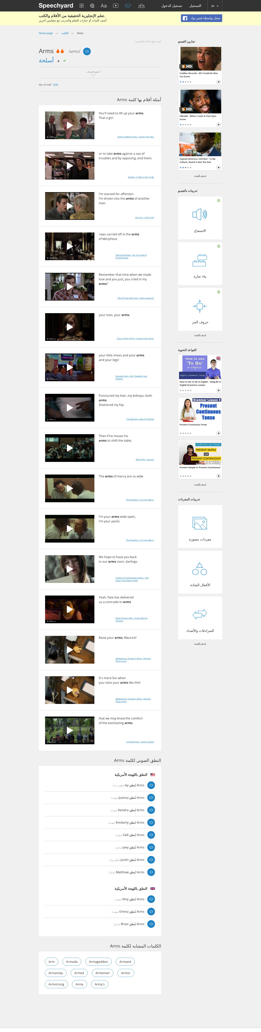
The (101, 476)
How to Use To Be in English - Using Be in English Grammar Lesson (200, 383)
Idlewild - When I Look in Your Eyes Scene (198, 118)
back (133, 557)
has (116, 597)
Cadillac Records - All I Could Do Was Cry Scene (199, 75)
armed (79, 973)
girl (111, 118)
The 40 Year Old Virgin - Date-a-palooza (136, 298)
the (122, 198)
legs (115, 360)
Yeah (102, 597)
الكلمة (65, 33)
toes (109, 315)
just (120, 279)
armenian (103, 973)
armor (125, 973)
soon (120, 561)
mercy (121, 476)
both (148, 395)
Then (102, 436)
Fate (110, 597)
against (127, 153)
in (123, 234)
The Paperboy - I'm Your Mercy (140, 499)
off (120, 234)
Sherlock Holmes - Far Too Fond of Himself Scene (131, 256)
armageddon (98, 962)
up (125, 113)
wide (140, 476)
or (100, 153)
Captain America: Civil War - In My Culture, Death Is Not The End (197, 160)
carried (112, 234)
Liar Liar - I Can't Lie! (144, 217)
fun (114, 678)
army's (100, 984)
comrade (111, 602)
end (140, 158)
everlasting (116, 723)
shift (114, 440)
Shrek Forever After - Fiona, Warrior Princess (132, 619)
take (110, 153)
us (100, 602)
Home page (46, 33)
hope (108, 557)
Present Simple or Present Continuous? (200, 467)
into (117, 198)
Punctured (106, 395)
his (126, 436)
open (131, 516)
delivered (127, 597)
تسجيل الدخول (171, 6)
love (102, 279)
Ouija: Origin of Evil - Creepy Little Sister (135, 338)
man (102, 203)
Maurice (130, 637)
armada (72, 962)
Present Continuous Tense (193, 424)
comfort (137, 718)
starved (109, 194)
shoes (117, 355)
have (119, 557)
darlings (131, 561)
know (121, 718)
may (113, 718)
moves (118, 436)
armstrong (56, 984)
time (125, 274)
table (127, 440)
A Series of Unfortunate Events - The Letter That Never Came (132, 579)
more (108, 678)
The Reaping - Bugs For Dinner (140, 419)
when (133, 274)
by (120, 158)
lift (121, 113)
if (108, 436)
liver (123, 395)
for (118, 194)
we (140, 274)
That (102, 118)
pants (115, 521)
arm (55, 84)
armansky (56, 973)
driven (108, 198)
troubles (105, 158)
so (134, 476)
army (79, 984)
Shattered (106, 405)
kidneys (138, 395)
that (119, 274)
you (114, 279)
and (114, 158)
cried (134, 279)
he (111, 436)
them (147, 158)
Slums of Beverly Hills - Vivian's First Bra (136, 136)
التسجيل (195, 6)
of (143, 153)
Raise (102, 637)
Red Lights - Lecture (145, 459)
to (116, 113)
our (104, 561)
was (103, 234)
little (109, 355)
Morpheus (109, 239)
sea (138, 153)
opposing (129, 158)
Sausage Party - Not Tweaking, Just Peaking (131, 377)
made (147, 274)
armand (125, 962)
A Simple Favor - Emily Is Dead (140, 741)
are (129, 476)
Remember (107, 274)
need (110, 113)
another (144, 198)
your (131, 113)
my (144, 279)
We (101, 557)
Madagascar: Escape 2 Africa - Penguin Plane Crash (133, 659)
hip (121, 405)
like (131, 682)
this (137, 682)
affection (127, 194)
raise (108, 682)
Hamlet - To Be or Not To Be (141, 177)
